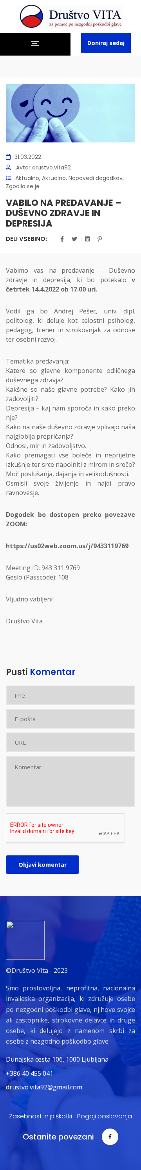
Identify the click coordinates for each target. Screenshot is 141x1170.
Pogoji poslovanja (104, 1116)
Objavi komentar (42, 864)
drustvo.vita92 (51, 167)
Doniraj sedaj (106, 43)
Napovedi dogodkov (96, 178)
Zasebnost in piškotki (40, 1116)
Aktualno (27, 178)
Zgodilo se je (23, 186)
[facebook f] (110, 1137)
